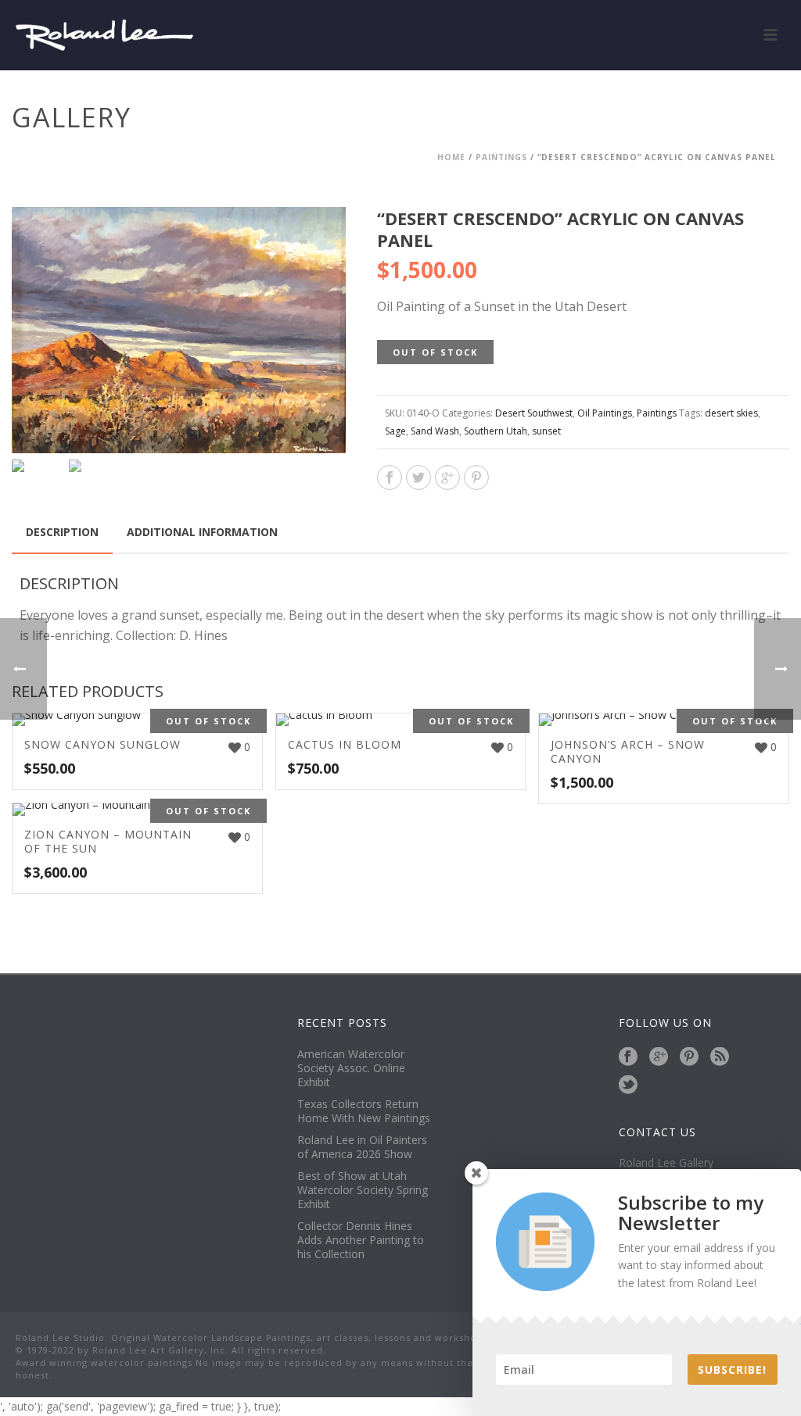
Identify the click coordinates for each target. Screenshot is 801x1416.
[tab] (62, 532)
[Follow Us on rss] (719, 1057)
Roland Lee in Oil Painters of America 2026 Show (362, 1147)
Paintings (501, 157)
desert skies (731, 413)
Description (62, 531)
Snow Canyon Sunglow (102, 744)
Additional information (202, 531)
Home (451, 157)
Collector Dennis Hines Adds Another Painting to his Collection (360, 1240)
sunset (546, 431)
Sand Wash (435, 431)
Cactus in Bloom (344, 744)
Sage (395, 431)
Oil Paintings (604, 413)
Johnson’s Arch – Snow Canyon (628, 751)
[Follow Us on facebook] (628, 1057)
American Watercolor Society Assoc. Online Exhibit (351, 1068)
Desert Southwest (534, 413)
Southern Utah (495, 431)
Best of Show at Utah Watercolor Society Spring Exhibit (362, 1190)
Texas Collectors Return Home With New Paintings (363, 1111)
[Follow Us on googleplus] (658, 1057)
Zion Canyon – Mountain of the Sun (108, 841)
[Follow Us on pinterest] (689, 1057)
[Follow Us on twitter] (628, 1085)
